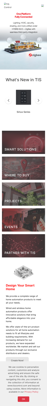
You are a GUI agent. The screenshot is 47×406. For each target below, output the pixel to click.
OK (23, 399)
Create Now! (17, 360)
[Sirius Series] (23, 97)
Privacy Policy (31, 391)
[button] (40, 40)
